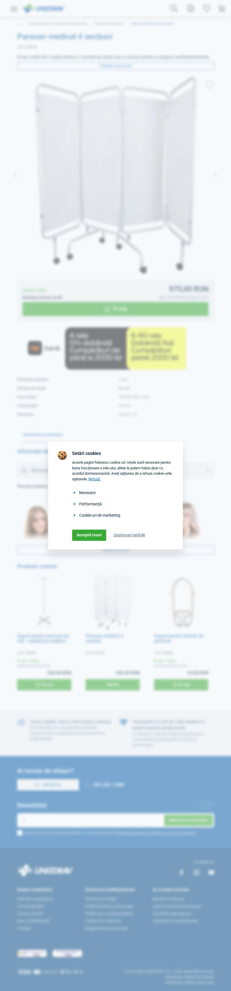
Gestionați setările (129, 535)
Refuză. (94, 479)
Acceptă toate (89, 535)
